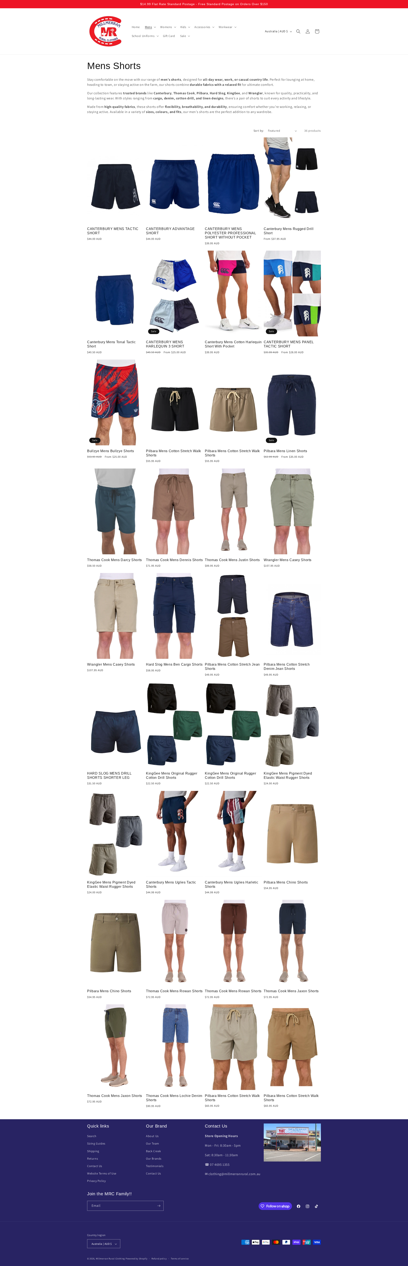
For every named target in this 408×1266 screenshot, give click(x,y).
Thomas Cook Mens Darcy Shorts (114, 560)
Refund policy (159, 1258)
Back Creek (153, 1151)
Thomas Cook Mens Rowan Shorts (174, 991)
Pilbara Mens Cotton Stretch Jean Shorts (232, 666)
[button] (150, 27)
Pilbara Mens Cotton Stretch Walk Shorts (173, 453)
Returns (92, 1158)
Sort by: (259, 131)
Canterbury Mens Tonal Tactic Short (111, 344)
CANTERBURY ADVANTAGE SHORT (170, 231)
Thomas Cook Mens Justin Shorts (232, 560)
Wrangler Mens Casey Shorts (288, 560)
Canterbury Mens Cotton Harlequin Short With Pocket (233, 344)
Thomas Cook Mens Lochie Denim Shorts (174, 1098)
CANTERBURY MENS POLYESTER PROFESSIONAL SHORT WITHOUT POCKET (230, 233)
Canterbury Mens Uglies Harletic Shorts (231, 884)
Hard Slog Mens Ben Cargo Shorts (174, 664)
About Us (152, 1136)
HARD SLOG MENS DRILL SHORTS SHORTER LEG (109, 775)
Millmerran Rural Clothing (110, 1258)
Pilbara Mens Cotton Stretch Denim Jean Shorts (287, 666)
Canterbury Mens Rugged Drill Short (288, 231)
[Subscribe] (158, 1206)
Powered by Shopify (136, 1258)
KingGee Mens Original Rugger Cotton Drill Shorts (171, 775)
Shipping (93, 1151)
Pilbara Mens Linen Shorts (285, 451)
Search (91, 1136)
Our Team (152, 1144)
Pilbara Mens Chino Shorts (286, 882)
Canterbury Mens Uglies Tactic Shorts (171, 884)
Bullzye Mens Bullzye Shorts (110, 451)
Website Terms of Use (101, 1174)
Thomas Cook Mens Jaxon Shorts (291, 991)
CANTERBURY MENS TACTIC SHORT (113, 231)
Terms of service (180, 1258)
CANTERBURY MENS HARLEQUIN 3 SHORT (165, 344)
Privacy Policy (96, 1181)
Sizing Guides (96, 1144)
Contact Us (94, 1166)
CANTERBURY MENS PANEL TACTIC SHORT (289, 344)
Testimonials (154, 1166)
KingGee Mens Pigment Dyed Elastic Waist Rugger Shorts (288, 775)
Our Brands (154, 1158)
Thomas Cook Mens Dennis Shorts (174, 560)
